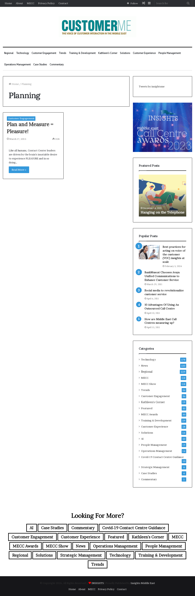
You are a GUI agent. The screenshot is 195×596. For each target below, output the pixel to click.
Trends (62, 53)
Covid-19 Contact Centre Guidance (162, 457)
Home (8, 3)
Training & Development (82, 53)
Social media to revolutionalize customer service (164, 292)
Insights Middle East (143, 583)
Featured (146, 408)
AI (142, 438)
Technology (22, 53)
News (144, 365)
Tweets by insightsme (152, 86)
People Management (169, 53)
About (19, 3)
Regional (9, 53)
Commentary (57, 64)
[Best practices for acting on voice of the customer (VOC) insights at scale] (149, 252)
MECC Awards (149, 414)
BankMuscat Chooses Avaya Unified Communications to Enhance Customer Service (162, 276)
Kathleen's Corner (153, 402)
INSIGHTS (98, 583)
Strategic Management (155, 467)
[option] (162, 196)
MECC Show (148, 383)
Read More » (19, 169)
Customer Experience (144, 53)
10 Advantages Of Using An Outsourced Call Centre (162, 306)
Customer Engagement (44, 53)
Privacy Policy (46, 3)
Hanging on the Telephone (163, 212)
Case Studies (40, 64)
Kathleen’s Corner (107, 53)
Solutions (125, 53)
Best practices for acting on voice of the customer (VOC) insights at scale (174, 254)
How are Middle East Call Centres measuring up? (161, 321)
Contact (63, 3)
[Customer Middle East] (97, 26)
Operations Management (17, 64)
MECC (30, 3)
